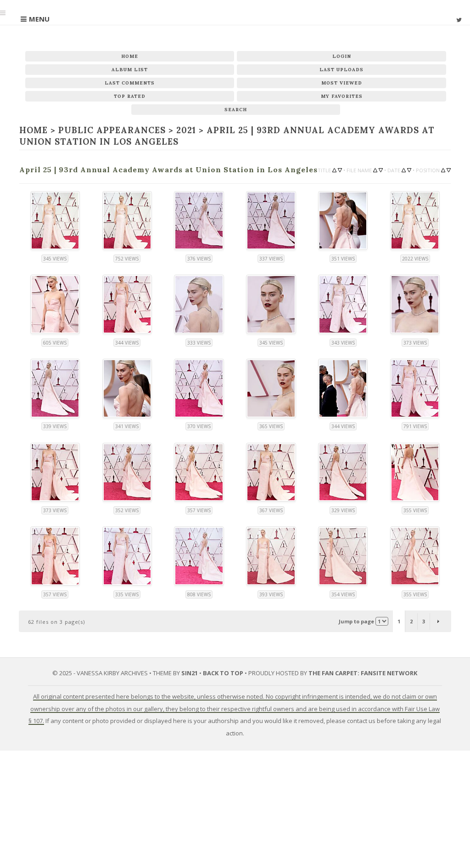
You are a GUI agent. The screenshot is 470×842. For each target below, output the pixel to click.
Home (129, 56)
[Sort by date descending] (409, 169)
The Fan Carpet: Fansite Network (362, 672)
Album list (130, 70)
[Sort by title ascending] (334, 169)
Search (235, 110)
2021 (186, 130)
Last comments (130, 83)
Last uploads (341, 70)
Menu (39, 18)
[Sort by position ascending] (443, 169)
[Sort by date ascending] (404, 169)
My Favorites (342, 96)
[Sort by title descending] (340, 169)
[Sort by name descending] (381, 169)
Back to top (223, 672)
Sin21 (189, 672)
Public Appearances (111, 130)
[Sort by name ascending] (375, 169)
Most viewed (341, 83)
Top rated (129, 96)
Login (341, 56)
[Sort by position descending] (449, 169)
